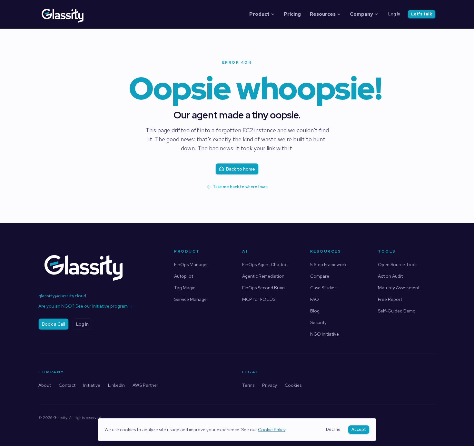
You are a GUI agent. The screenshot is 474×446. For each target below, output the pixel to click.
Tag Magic (184, 288)
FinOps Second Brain (263, 288)
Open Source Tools (397, 264)
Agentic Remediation (263, 276)
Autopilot (183, 276)
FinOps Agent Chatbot (265, 264)
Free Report (390, 299)
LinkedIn (116, 385)
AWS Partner (145, 385)
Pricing (292, 14)
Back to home (240, 169)
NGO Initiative (324, 334)
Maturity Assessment (399, 288)
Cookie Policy (271, 429)
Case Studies (323, 288)
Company (361, 14)
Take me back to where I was (240, 187)
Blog (315, 311)
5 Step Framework (328, 264)
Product (259, 14)
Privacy (269, 385)
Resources (323, 14)
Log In (394, 14)
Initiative (91, 385)
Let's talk (421, 14)
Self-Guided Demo (397, 311)
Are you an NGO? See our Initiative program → (85, 306)
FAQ (314, 299)
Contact (67, 385)
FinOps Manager (191, 264)
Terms (248, 385)
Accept (358, 429)
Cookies (293, 385)
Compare (319, 276)
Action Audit (390, 276)
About (44, 385)
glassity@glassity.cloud (62, 296)
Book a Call (53, 324)
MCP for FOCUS (258, 299)
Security (318, 322)
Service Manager (191, 299)
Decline (333, 429)
